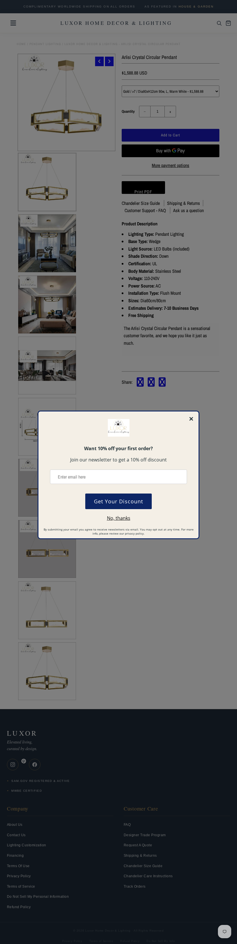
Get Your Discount (118, 501)
